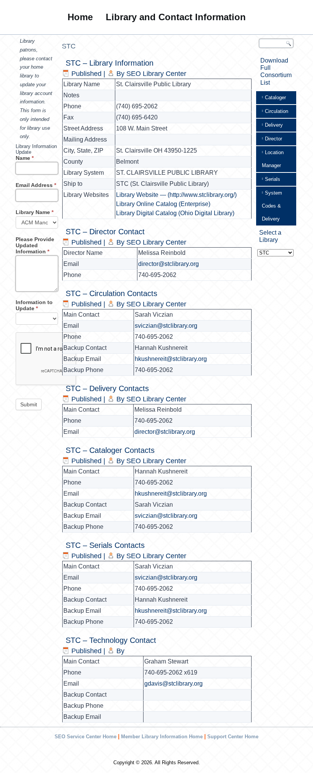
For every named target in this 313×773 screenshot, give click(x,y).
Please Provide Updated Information (35, 245)
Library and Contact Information (176, 17)
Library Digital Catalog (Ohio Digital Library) (175, 213)
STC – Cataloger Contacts (110, 450)
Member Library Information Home (162, 736)
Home (80, 17)
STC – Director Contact (105, 231)
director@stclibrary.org (168, 264)
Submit (28, 404)
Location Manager (273, 159)
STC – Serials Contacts (105, 545)
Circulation (276, 111)
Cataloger (275, 97)
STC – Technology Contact (111, 640)
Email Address (36, 185)
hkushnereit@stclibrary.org (171, 359)
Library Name (34, 212)
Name (25, 158)
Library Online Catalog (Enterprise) (163, 204)
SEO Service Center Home (85, 736)
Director (273, 139)
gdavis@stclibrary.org (173, 683)
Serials (272, 179)
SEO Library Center (156, 73)
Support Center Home (232, 736)
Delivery (274, 125)
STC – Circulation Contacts (111, 293)
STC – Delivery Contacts (107, 388)
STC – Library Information (109, 63)
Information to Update (34, 305)
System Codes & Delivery (272, 206)
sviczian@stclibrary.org (166, 325)
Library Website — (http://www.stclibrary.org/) (176, 195)
